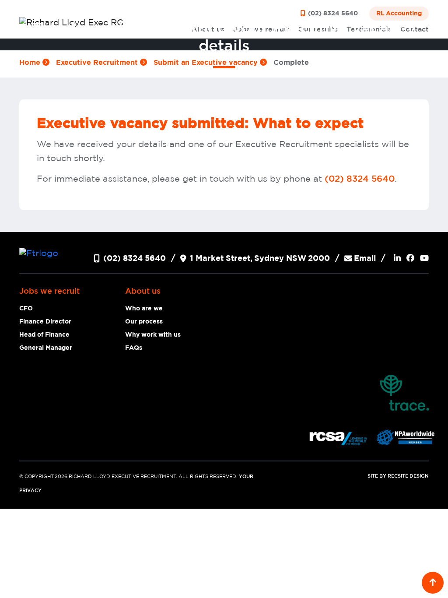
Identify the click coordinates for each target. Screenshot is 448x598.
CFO (26, 309)
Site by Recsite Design (398, 476)
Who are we (144, 309)
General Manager (45, 348)
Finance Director (45, 322)
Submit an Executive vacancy (207, 62)
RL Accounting (399, 14)
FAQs (133, 348)
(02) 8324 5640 (332, 14)
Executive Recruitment (98, 62)
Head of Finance (44, 335)
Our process (144, 322)
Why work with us (153, 335)
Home (30, 62)
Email (365, 259)
